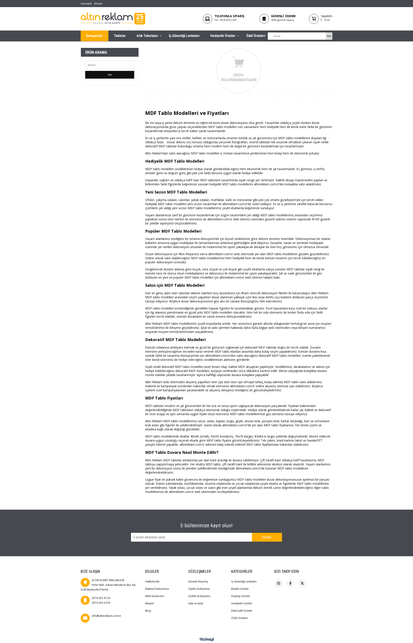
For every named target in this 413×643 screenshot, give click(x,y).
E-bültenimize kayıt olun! (206, 526)
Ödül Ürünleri (255, 36)
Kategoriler (94, 36)
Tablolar (120, 36)
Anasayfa (86, 3)
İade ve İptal (195, 603)
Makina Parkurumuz (157, 589)
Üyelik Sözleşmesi (199, 589)
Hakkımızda (152, 581)
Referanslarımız (154, 596)
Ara (110, 74)
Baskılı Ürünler (240, 589)
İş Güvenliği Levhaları (184, 36)
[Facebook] (290, 583)
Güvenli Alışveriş (198, 581)
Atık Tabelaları (147, 36)
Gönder (267, 537)
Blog (148, 611)
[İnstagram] (278, 583)
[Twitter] (302, 583)
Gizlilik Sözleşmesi (199, 596)
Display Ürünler (240, 596)
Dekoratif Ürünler (242, 611)
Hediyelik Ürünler (223, 36)
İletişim (98, 3)
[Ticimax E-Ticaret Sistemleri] (206, 640)
